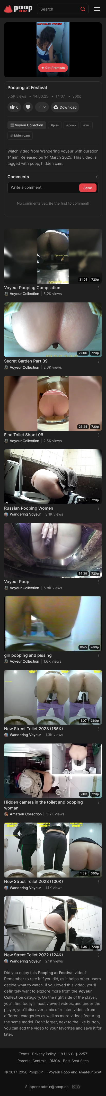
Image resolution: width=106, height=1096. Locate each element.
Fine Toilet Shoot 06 (23, 434)
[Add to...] (42, 107)
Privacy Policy (44, 1054)
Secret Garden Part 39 (26, 361)
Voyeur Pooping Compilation (32, 287)
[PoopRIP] (18, 9)
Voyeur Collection (29, 125)
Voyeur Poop (16, 581)
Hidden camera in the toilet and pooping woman (43, 804)
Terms (24, 1054)
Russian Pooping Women (28, 508)
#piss (55, 125)
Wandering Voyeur (25, 514)
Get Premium (55, 68)
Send (87, 188)
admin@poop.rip (55, 1086)
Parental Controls (31, 1061)
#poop (71, 125)
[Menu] (97, 9)
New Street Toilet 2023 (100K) (33, 881)
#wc (86, 125)
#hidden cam (20, 135)
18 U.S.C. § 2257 (73, 1054)
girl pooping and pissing (28, 655)
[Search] (83, 9)
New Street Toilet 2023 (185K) (33, 728)
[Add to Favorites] (28, 107)
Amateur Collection (26, 814)
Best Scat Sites (76, 1061)
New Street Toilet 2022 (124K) (33, 954)
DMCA (54, 1061)
